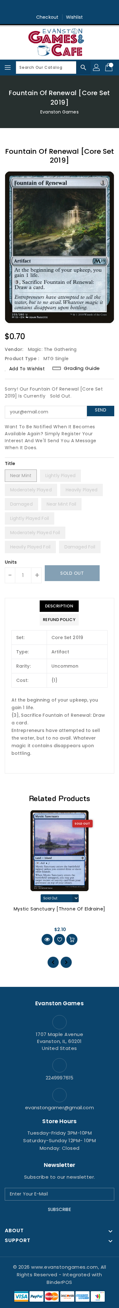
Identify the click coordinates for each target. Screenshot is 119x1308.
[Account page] (96, 67)
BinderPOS (59, 1282)
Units (11, 562)
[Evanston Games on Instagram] (59, 7)
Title (10, 463)
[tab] (59, 606)
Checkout (47, 17)
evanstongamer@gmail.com (59, 1107)
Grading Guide (82, 368)
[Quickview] (47, 939)
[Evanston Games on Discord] (71, 7)
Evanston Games (59, 112)
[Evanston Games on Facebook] (47, 7)
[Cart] (109, 67)
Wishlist (74, 17)
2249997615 (59, 1077)
